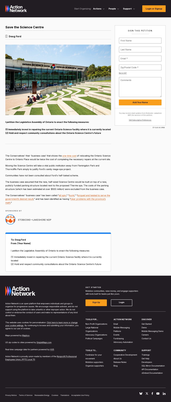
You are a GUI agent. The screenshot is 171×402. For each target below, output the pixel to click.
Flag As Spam (160, 127)
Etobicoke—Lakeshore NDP (34, 219)
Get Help (145, 358)
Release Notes (120, 362)
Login (121, 302)
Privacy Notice (11, 395)
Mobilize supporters (94, 362)
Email (116, 324)
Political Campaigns (94, 338)
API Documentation (150, 369)
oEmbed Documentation (152, 373)
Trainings (146, 355)
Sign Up (96, 302)
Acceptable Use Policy (80, 395)
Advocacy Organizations (96, 335)
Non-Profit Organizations (96, 324)
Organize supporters (95, 366)
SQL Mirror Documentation (153, 366)
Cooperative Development (125, 355)
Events (116, 335)
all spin (62, 195)
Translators (64, 395)
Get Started (147, 324)
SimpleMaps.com (44, 342)
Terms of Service (25, 395)
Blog (116, 366)
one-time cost (69, 155)
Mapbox (26, 335)
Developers (147, 362)
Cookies (55, 395)
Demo (144, 327)
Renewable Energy (42, 395)
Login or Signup (154, 8)
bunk (71, 195)
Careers (145, 335)
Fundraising (119, 338)
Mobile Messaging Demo (153, 331)
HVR (52, 349)
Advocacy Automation (123, 342)
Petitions (117, 331)
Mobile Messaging (122, 327)
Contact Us (146, 338)
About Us (118, 358)
